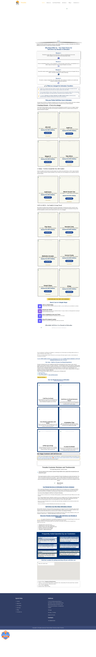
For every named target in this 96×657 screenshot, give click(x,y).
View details (48, 135)
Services (64, 2)
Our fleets (19, 605)
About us (49, 2)
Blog (70, 2)
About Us (19, 603)
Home (43, 2)
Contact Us (76, 2)
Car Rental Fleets (56, 2)
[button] (36, 25)
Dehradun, (39, 519)
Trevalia (23, 2)
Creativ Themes (60, 627)
